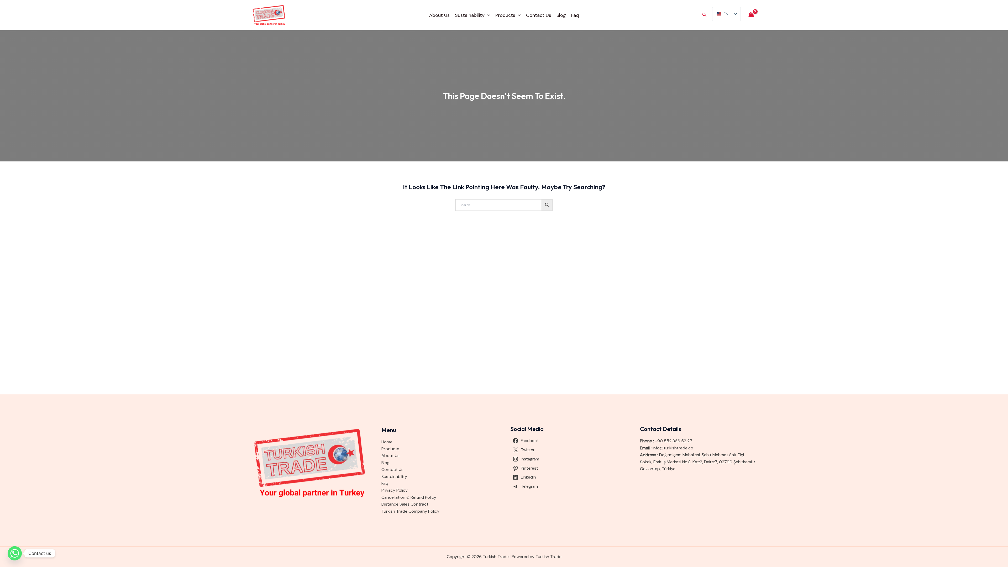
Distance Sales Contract (404, 504)
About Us (439, 15)
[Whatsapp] (15, 553)
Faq (575, 15)
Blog (561, 15)
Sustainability (470, 15)
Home (386, 442)
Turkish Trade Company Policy (410, 511)
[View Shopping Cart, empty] (751, 15)
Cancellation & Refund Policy (408, 497)
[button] (487, 15)
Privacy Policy (394, 490)
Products (505, 15)
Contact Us (538, 15)
